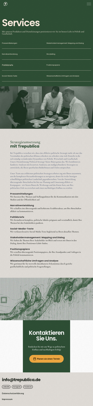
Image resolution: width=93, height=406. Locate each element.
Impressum (7, 399)
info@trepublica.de (21, 380)
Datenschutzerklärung (13, 393)
